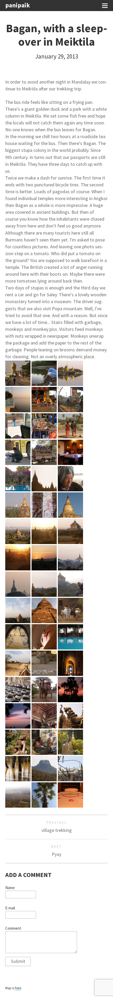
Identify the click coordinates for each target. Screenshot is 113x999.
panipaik (17, 5)
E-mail (10, 908)
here (18, 988)
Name (10, 887)
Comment (13, 928)
